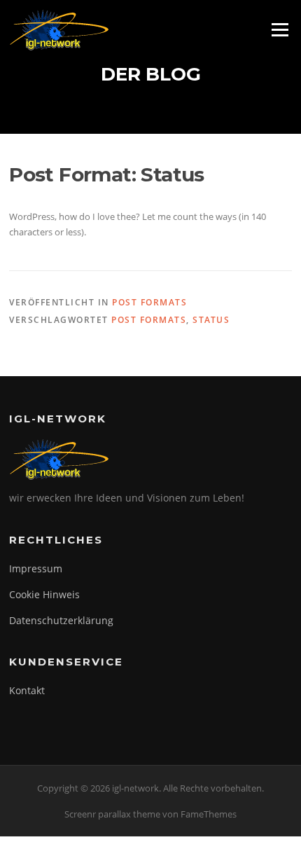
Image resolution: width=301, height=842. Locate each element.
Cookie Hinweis (44, 594)
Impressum (35, 568)
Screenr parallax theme (112, 814)
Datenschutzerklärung (61, 620)
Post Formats (149, 302)
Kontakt (27, 690)
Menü (279, 29)
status (211, 320)
